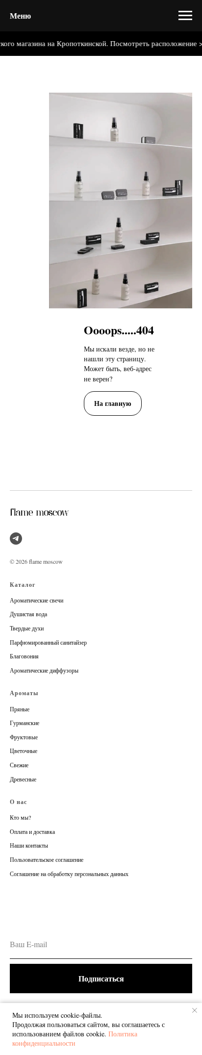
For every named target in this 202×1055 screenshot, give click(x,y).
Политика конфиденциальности (74, 1038)
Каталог (22, 584)
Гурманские (24, 723)
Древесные (23, 779)
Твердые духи (27, 628)
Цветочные (23, 750)
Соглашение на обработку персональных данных (69, 874)
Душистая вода (28, 614)
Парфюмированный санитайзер (48, 642)
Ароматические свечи (36, 600)
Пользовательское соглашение (46, 859)
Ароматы (24, 693)
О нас (18, 802)
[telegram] (16, 538)
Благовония (24, 656)
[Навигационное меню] (185, 16)
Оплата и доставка (32, 831)
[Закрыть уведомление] (195, 1010)
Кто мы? (20, 817)
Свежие (19, 765)
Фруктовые (24, 737)
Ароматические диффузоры (44, 670)
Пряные (19, 709)
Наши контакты (29, 845)
